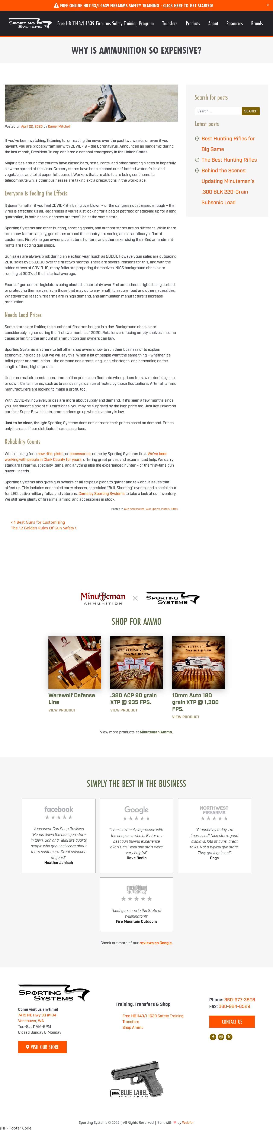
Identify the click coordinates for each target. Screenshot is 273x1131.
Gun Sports (153, 509)
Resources (235, 23)
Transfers (169, 23)
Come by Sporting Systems (101, 493)
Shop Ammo (133, 1027)
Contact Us (232, 1021)
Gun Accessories (134, 509)
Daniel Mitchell (59, 126)
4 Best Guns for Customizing (38, 522)
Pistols (165, 509)
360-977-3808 (239, 1000)
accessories (80, 454)
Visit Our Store (44, 1047)
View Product (62, 710)
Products (193, 23)
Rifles (174, 509)
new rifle (45, 454)
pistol (58, 454)
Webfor (188, 1122)
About (213, 23)
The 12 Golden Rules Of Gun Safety (43, 527)
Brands (257, 23)
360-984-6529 (234, 1007)
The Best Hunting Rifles (229, 160)
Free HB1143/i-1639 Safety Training (152, 1016)
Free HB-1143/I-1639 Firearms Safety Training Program (105, 23)
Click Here (173, 5)
